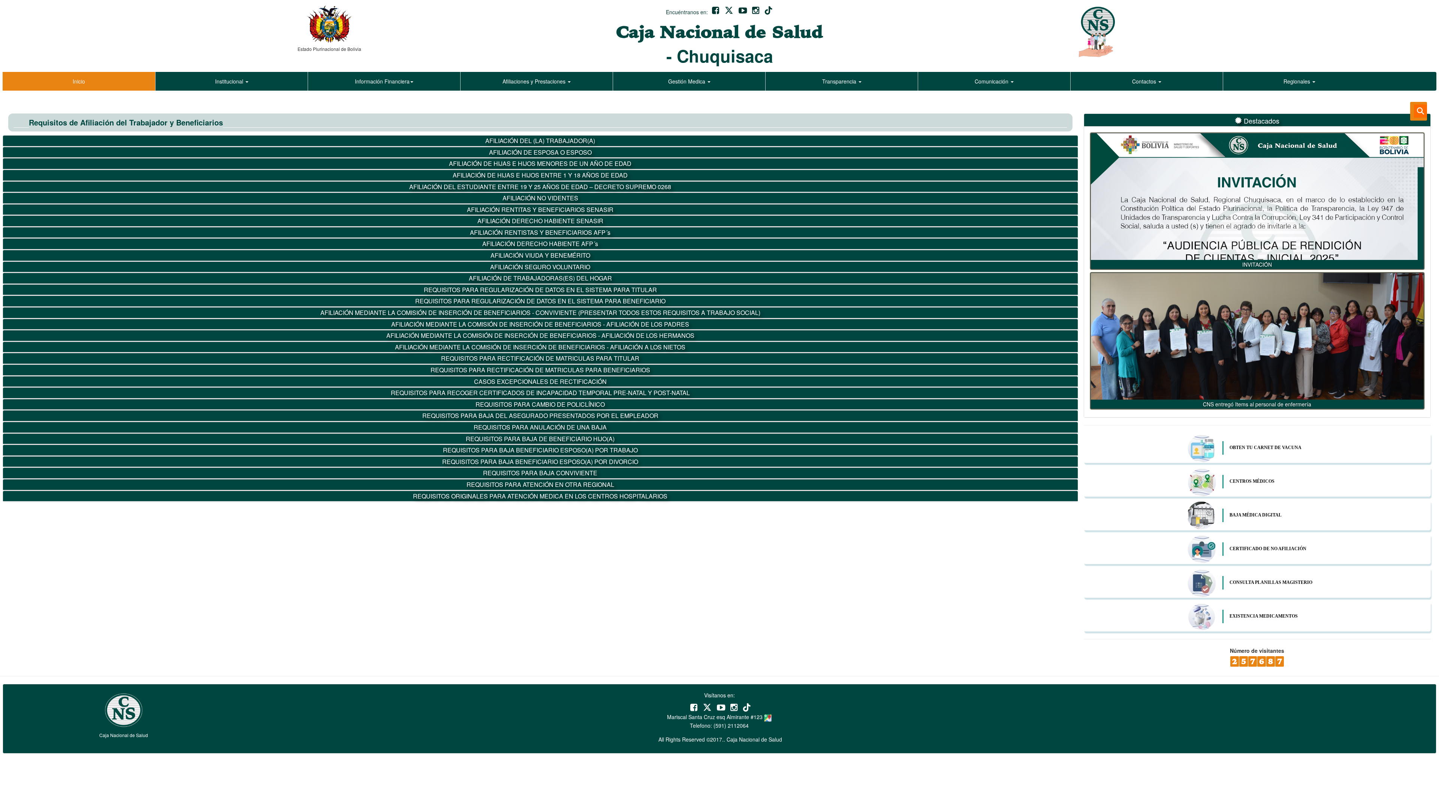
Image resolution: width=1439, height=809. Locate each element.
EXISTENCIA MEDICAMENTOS (1264, 616)
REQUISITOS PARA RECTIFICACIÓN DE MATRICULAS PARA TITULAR (540, 358)
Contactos (1145, 81)
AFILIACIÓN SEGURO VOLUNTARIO (540, 267)
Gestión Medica (687, 81)
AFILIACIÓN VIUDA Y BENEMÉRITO (540, 255)
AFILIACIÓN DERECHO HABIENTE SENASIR (540, 220)
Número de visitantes (1257, 650)
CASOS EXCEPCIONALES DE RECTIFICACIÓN (540, 381)
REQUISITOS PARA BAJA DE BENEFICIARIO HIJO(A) (540, 438)
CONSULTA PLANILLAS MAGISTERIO (1271, 582)
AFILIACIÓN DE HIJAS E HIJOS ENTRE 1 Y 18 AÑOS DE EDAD (540, 175)
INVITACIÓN (1257, 264)
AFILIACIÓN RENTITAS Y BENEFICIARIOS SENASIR (540, 209)
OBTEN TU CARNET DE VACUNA (1265, 447)
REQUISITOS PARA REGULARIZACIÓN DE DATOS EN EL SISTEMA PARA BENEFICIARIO (540, 301)
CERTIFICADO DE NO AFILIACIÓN (1268, 548)
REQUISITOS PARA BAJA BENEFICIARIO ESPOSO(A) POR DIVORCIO (540, 461)
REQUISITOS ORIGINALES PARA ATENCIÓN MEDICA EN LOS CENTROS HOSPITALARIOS (540, 496)
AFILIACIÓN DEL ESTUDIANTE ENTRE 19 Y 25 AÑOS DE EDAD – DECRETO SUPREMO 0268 (540, 186)
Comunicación (992, 81)
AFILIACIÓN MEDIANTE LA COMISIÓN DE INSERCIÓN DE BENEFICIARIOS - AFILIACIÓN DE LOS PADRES (540, 324)
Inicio (79, 81)
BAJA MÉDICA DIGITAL (1256, 515)
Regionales (1297, 81)
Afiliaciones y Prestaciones (535, 81)
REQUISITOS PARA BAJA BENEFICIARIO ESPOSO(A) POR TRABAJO (540, 450)
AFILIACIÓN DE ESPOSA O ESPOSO (540, 152)
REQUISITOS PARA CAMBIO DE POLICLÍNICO (540, 404)
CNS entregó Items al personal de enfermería (1257, 404)
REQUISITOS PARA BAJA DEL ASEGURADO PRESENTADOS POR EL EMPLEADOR (540, 415)
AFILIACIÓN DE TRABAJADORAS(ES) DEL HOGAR (540, 278)
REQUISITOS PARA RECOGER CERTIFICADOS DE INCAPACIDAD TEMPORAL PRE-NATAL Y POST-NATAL (540, 392)
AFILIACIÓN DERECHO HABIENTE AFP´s (540, 243)
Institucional (230, 81)
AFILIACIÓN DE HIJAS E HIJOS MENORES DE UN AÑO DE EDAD (540, 163)
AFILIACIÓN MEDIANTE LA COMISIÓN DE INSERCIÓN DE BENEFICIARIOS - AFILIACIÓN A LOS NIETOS (540, 347)
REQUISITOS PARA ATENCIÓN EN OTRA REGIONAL (540, 484)
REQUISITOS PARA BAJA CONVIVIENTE (540, 473)
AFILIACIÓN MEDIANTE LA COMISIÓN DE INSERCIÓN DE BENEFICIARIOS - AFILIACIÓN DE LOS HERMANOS (540, 335)
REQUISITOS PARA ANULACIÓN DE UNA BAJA (540, 427)
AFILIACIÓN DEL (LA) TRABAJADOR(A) (540, 140)
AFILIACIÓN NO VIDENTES (540, 198)
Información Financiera (382, 81)
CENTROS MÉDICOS (1252, 481)
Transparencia (840, 81)
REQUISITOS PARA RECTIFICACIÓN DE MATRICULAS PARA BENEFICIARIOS (540, 370)
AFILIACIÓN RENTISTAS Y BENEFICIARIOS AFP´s (540, 232)
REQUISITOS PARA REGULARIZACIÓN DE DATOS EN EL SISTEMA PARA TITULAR (540, 289)
